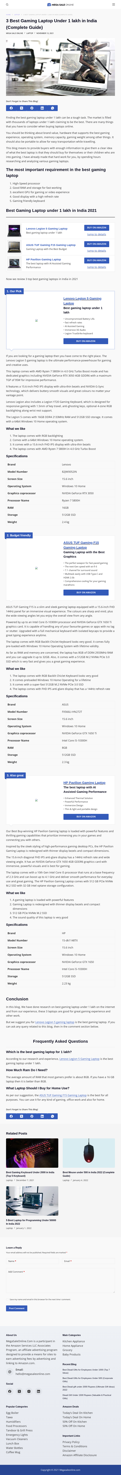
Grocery (67, 1350)
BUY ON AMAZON (96, 227)
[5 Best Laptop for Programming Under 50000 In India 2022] (32, 1201)
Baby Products (72, 1354)
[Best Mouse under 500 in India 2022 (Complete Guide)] (89, 1153)
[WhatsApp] (52, 108)
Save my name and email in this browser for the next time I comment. (40, 1299)
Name (12, 1261)
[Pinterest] (32, 108)
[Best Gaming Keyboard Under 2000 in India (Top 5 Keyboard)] (32, 1153)
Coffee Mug (13, 1452)
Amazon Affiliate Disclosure (80, 1455)
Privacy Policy (71, 1442)
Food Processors (16, 1426)
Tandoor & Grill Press (19, 1430)
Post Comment (16, 1308)
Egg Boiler (12, 1413)
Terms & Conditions (75, 1446)
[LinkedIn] (42, 108)
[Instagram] (29, 1391)
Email (68, 1261)
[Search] (7, 4)
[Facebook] (11, 108)
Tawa (9, 1417)
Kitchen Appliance (74, 1341)
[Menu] (113, 4)
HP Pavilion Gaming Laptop (43, 259)
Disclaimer (69, 1450)
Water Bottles (14, 1448)
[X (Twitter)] (21, 108)
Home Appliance (73, 1345)
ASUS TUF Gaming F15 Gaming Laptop (51, 245)
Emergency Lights (17, 1435)
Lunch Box (12, 1443)
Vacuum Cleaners (17, 1439)
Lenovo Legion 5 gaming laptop (54, 1022)
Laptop (29, 33)
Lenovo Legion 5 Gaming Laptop (46, 228)
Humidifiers (13, 1421)
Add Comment (16, 1271)
